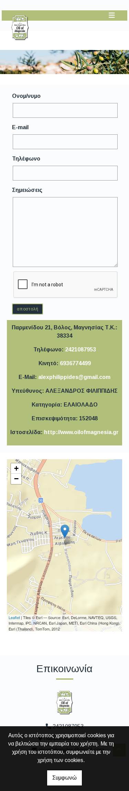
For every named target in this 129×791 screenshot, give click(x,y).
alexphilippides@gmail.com (74, 377)
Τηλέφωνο (26, 159)
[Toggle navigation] (112, 15)
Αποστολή (27, 309)
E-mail (20, 127)
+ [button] (16, 468)
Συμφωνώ (64, 778)
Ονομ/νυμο (26, 96)
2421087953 (80, 349)
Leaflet (14, 617)
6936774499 (75, 363)
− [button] (16, 478)
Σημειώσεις (27, 190)
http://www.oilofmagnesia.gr (81, 432)
